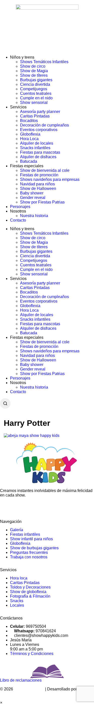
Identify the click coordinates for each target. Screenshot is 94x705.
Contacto (18, 220)
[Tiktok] (47, 508)
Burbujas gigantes (36, 80)
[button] (1, 702)
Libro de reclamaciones (21, 680)
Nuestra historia (34, 216)
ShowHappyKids (29, 689)
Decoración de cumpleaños (44, 125)
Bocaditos (29, 120)
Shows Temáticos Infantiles (44, 62)
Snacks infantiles (35, 148)
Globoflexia (30, 134)
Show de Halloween (38, 188)
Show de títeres (34, 75)
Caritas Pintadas (35, 116)
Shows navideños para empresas (49, 179)
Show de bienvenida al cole (44, 170)
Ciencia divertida (35, 84)
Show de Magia (34, 71)
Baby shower (31, 193)
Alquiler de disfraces (38, 157)
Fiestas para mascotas (40, 152)
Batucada (28, 161)
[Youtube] (60, 508)
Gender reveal (32, 197)
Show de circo (32, 66)
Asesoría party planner (40, 111)
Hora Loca (29, 139)
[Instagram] (33, 508)
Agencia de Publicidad (20, 693)
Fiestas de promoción (39, 175)
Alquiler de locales (36, 143)
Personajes (20, 206)
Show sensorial (34, 102)
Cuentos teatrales (35, 93)
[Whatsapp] (20, 508)
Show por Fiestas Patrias (42, 202)
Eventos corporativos (38, 130)
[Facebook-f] (6, 508)
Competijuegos (33, 89)
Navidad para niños (37, 184)
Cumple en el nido (36, 98)
